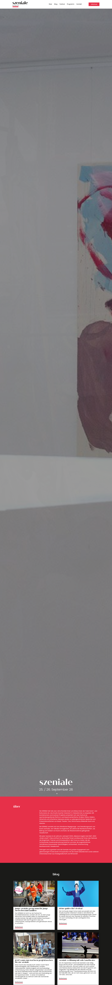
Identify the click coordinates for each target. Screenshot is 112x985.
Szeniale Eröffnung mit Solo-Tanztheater (77, 960)
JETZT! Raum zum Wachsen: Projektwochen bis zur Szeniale (34, 961)
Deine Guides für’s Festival (70, 908)
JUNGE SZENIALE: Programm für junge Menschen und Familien (31, 909)
